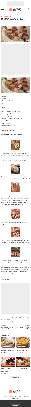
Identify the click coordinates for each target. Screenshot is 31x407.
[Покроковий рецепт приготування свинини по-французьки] (8, 342)
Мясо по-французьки (7, 346)
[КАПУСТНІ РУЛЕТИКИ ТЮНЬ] (23, 362)
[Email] (12, 321)
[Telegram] (27, 317)
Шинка (8, 16)
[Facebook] (12, 317)
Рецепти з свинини (21, 346)
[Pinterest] (20, 317)
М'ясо (3, 16)
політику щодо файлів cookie (15, 402)
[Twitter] (16, 317)
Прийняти (15, 405)
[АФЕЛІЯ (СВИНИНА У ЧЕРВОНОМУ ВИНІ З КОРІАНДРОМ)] (8, 362)
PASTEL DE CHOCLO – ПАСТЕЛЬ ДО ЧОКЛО (21, 349)
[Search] (28, 9)
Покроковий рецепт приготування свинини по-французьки (8, 350)
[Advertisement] (15, 3)
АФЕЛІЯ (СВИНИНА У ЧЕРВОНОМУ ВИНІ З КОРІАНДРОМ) (6, 370)
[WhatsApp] (23, 317)
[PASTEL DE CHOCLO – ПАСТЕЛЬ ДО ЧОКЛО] (23, 342)
